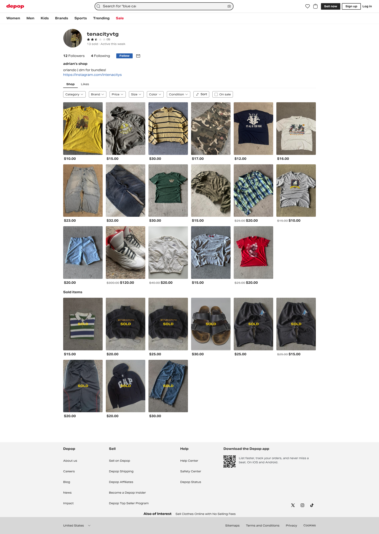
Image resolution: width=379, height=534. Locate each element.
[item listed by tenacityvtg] (83, 128)
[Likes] (307, 6)
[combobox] (164, 6)
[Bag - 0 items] (315, 6)
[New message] (138, 56)
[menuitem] (13, 18)
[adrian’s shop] (72, 39)
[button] (98, 39)
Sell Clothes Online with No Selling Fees (205, 514)
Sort (204, 94)
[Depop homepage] (15, 6)
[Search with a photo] (229, 6)
